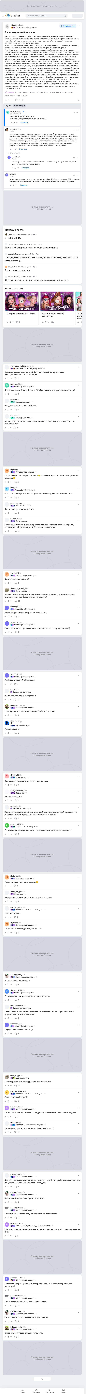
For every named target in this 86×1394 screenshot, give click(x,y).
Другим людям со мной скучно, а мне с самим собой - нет (37, 280)
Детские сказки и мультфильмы (29, 368)
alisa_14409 (12, 267)
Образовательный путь (25, 827)
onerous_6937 (12, 244)
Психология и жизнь (24, 878)
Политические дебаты (25, 977)
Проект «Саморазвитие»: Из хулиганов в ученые (31, 248)
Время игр (20, 793)
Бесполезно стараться (17, 270)
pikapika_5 (11, 234)
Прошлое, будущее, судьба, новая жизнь (33, 1226)
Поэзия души (21, 777)
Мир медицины (22, 1078)
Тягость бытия (21, 234)
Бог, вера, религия (23, 402)
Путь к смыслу (23, 276)
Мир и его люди (23, 267)
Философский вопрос (25, 28)
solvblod (11, 254)
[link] (22, 308)
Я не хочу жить (13, 238)
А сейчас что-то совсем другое (29, 910)
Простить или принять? (23, 254)
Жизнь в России (22, 506)
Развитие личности (25, 244)
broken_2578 (12, 276)
